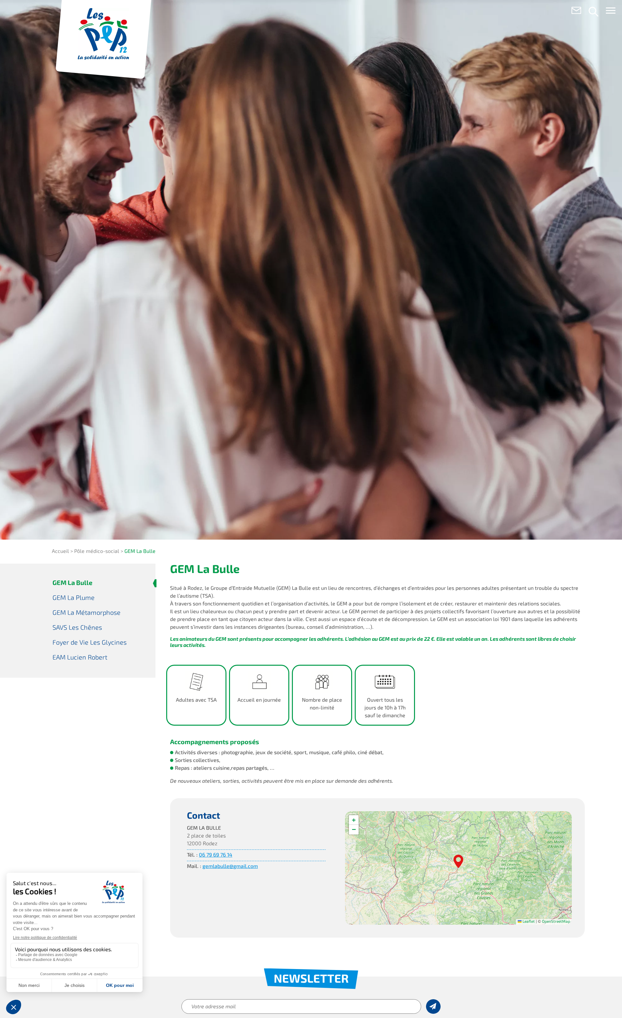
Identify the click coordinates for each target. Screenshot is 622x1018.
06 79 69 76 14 (215, 855)
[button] (458, 861)
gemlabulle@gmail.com (230, 866)
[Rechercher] (593, 11)
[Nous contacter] (576, 11)
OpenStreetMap (556, 922)
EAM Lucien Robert (79, 658)
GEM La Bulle (72, 583)
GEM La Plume (73, 598)
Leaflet (528, 922)
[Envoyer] (433, 1006)
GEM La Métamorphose (86, 613)
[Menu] (611, 12)
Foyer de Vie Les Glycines (89, 643)
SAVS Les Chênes (77, 628)
